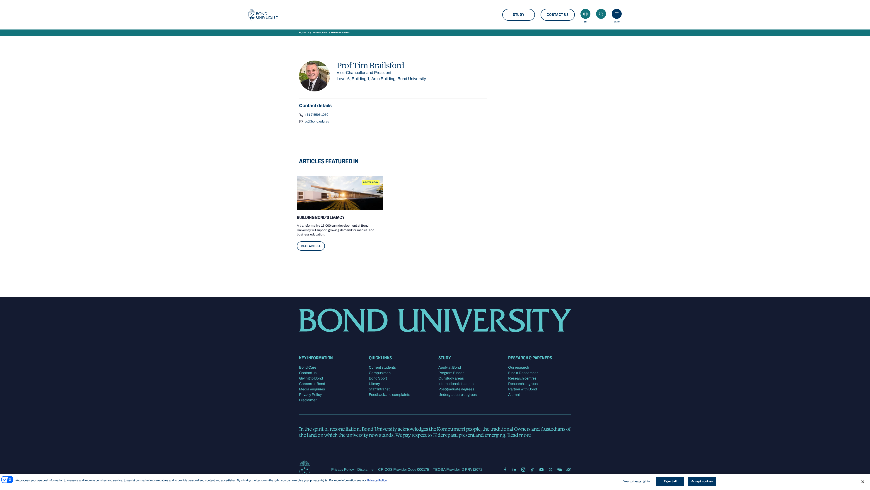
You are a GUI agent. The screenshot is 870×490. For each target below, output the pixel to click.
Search (601, 14)
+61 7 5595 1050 (316, 114)
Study (518, 14)
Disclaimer (308, 400)
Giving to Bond (311, 378)
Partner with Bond (522, 389)
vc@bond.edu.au (317, 121)
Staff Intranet (379, 389)
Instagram (523, 469)
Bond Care (307, 367)
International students (456, 384)
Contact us (558, 14)
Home (302, 32)
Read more (519, 434)
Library (374, 384)
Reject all (670, 481)
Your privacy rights (636, 481)
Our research (518, 367)
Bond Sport (378, 378)
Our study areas (451, 378)
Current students (382, 367)
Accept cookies (702, 481)
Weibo (568, 469)
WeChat (559, 469)
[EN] (585, 14)
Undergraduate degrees (457, 395)
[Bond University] (263, 15)
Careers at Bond (312, 384)
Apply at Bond (449, 367)
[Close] (863, 482)
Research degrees (523, 384)
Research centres (522, 378)
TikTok (532, 469)
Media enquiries (312, 389)
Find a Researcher (523, 373)
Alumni (514, 395)
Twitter (550, 469)
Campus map (380, 373)
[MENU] (617, 14)
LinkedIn (514, 469)
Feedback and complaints (389, 395)
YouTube (541, 469)
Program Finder (451, 373)
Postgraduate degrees (456, 389)
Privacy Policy (310, 395)
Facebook (505, 469)
